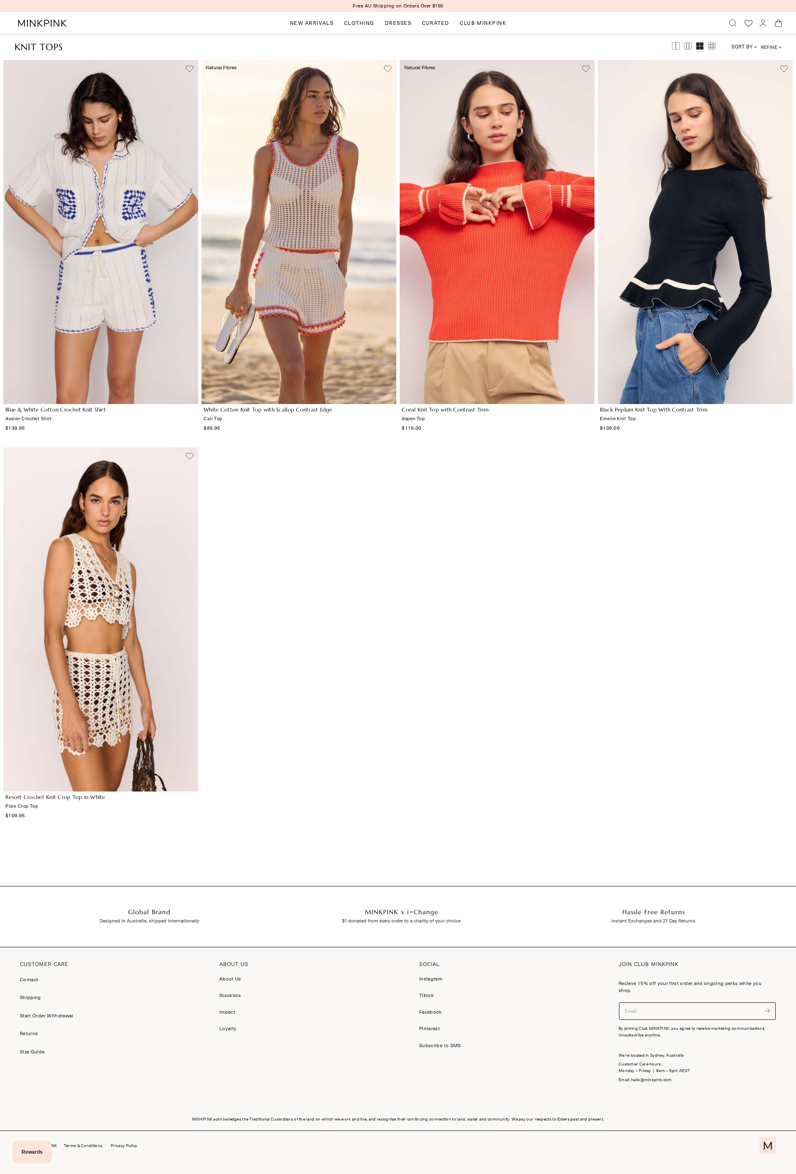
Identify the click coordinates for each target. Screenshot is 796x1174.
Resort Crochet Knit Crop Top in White (55, 797)
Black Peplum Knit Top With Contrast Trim (653, 410)
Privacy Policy (124, 1146)
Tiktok (426, 995)
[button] (733, 23)
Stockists (230, 995)
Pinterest (429, 1028)
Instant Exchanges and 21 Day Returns (653, 920)
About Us (230, 979)
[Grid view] (675, 47)
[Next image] (188, 232)
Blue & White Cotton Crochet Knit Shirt (55, 410)
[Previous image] (13, 232)
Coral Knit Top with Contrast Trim (445, 410)
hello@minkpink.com (651, 1080)
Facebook (430, 1012)
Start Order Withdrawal (46, 1015)
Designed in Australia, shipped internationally (149, 920)
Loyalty (227, 1028)
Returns (29, 1033)
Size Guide (32, 1051)
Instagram (430, 979)
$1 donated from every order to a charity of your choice (401, 920)
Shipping (30, 997)
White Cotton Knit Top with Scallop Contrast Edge (268, 410)
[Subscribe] (767, 1010)
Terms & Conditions (83, 1146)
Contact (29, 979)
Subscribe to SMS (440, 1045)
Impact (227, 1012)
